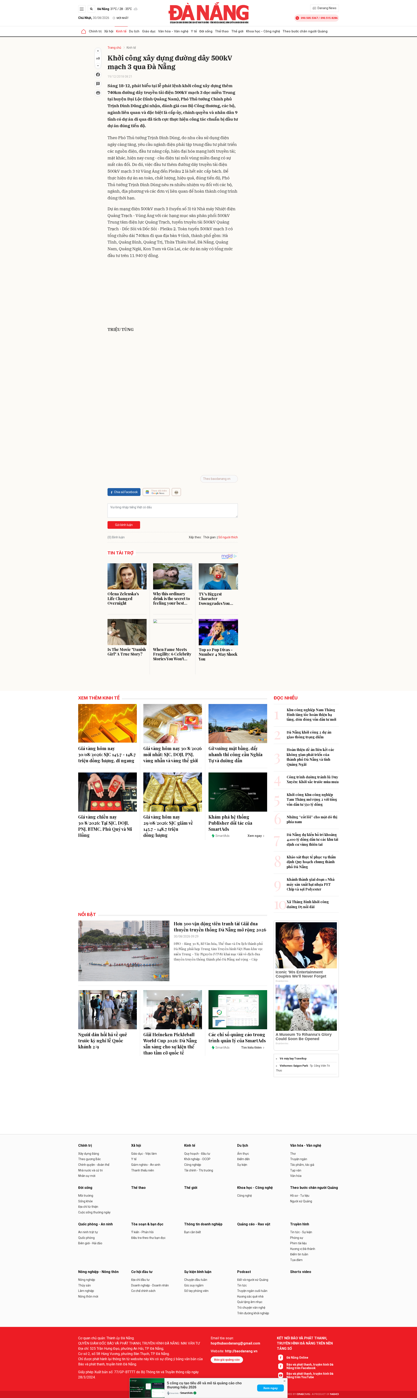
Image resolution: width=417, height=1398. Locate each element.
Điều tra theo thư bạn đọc (148, 1238)
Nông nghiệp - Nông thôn (98, 1272)
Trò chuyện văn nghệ (251, 1307)
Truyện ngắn (298, 1159)
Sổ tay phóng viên (196, 1291)
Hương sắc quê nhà (250, 1296)
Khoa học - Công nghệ (263, 31)
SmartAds (186, 1393)
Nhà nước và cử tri (90, 1170)
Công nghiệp (192, 1164)
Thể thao (222, 31)
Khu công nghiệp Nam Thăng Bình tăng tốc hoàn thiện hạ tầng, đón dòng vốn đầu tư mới (311, 714)
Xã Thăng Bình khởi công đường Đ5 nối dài (308, 904)
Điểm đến (243, 1159)
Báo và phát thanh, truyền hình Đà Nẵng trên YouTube (309, 1375)
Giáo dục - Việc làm (144, 1153)
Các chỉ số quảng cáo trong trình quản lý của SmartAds (237, 1037)
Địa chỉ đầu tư (140, 1279)
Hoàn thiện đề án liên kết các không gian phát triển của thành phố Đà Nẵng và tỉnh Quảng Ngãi (310, 756)
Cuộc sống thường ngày (94, 1212)
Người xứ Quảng (301, 1201)
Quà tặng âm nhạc (249, 1302)
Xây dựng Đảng (88, 1153)
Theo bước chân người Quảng (305, 31)
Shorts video (300, 1272)
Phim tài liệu (298, 1243)
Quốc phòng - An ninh (95, 1224)
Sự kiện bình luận (197, 1272)
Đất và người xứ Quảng (252, 1279)
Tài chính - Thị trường (198, 1170)
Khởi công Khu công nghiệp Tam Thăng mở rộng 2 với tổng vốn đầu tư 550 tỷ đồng (312, 799)
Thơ (293, 1153)
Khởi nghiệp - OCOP (197, 1159)
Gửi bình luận (124, 525)
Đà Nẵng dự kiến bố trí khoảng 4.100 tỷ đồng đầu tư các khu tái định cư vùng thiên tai (312, 839)
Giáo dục (149, 31)
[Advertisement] (173, 293)
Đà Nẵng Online (297, 1357)
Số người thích (228, 537)
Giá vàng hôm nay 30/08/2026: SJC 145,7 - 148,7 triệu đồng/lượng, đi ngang (107, 754)
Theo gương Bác (89, 1159)
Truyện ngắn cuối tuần (252, 1291)
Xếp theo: (195, 537)
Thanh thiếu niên (142, 1170)
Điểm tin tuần (299, 1254)
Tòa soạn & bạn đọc (147, 1224)
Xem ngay (270, 1388)
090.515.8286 (329, 18)
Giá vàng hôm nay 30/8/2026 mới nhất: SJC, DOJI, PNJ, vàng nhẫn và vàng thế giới (172, 754)
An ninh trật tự (88, 1232)
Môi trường (85, 1195)
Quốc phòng (86, 1238)
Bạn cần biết (192, 1232)
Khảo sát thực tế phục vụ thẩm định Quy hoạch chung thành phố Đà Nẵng (311, 862)
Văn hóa (295, 1176)
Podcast (244, 1272)
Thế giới (237, 31)
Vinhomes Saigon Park (294, 1065)
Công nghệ (244, 1195)
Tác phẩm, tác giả (302, 1164)
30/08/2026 (93, 18)
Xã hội (108, 31)
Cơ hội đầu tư (141, 1272)
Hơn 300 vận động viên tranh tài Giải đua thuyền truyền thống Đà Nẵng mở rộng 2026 (220, 927)
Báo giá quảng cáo (227, 1359)
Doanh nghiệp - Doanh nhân (150, 1285)
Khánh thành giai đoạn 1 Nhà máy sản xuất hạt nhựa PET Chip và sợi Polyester (310, 884)
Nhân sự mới (86, 1176)
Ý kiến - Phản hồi (142, 1232)
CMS (303, 1394)
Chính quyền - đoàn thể (93, 1164)
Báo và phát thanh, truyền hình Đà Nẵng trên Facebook (309, 1366)
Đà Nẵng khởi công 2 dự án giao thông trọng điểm (309, 734)
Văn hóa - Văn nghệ (173, 31)
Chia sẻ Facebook (126, 492)
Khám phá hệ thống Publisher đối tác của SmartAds (230, 823)
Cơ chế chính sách (143, 1291)
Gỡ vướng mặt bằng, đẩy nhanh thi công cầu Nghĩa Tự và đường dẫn (235, 754)
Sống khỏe (85, 1201)
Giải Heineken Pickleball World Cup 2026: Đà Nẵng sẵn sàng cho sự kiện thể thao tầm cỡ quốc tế (170, 1043)
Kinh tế (121, 31)
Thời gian (209, 537)
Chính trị (95, 31)
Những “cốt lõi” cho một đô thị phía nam (312, 819)
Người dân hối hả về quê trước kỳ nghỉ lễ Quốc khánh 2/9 (102, 1040)
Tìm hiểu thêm (251, 1047)
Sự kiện (242, 1164)
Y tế (194, 31)
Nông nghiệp (86, 1279)
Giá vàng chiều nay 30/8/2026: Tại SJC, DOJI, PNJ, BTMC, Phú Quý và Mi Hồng (105, 826)
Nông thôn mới (88, 1296)
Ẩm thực (243, 1153)
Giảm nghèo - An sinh (145, 1164)
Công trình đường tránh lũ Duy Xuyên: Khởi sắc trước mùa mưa (313, 779)
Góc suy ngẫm (194, 1285)
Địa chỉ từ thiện (88, 1206)
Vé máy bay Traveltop (293, 1058)
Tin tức (242, 1285)
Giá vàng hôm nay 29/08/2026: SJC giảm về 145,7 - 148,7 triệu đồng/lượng (168, 826)
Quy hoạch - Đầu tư (197, 1153)
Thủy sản (84, 1285)
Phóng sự (296, 1238)
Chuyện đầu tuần (195, 1279)
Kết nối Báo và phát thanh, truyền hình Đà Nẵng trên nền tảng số (305, 1343)
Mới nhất (123, 18)
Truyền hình (299, 1224)
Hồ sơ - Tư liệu (299, 1195)
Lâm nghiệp (86, 1291)
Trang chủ (114, 47)
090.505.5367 (309, 18)
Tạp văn (295, 1170)
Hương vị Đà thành (302, 1249)
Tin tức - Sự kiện (301, 1232)
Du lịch (134, 31)
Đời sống (205, 31)
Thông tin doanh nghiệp (203, 1224)
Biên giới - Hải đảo (90, 1243)
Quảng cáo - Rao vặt (253, 1224)
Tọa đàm (296, 1260)
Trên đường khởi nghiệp (253, 1313)
